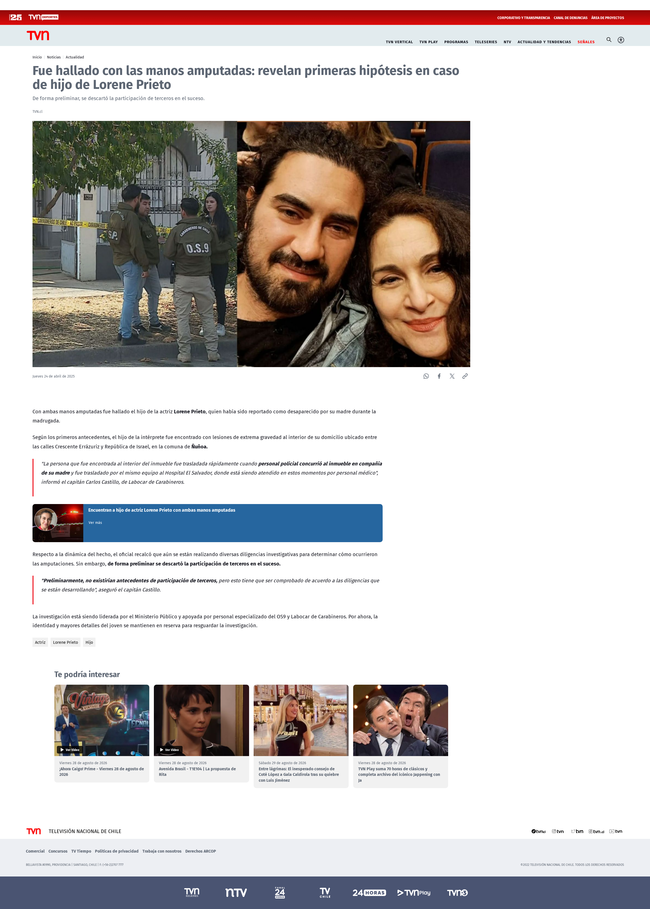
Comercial (35, 851)
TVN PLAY (428, 41)
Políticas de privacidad (117, 851)
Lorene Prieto (65, 642)
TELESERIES (486, 41)
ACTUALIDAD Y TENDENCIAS (544, 41)
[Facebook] (439, 376)
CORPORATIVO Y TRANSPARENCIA (523, 17)
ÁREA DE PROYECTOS (607, 17)
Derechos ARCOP (200, 851)
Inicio (37, 57)
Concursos (58, 851)
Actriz (40, 642)
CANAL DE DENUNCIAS (571, 17)
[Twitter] (452, 376)
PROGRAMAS (456, 41)
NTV (507, 41)
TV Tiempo (81, 851)
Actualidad (75, 57)
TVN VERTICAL (399, 41)
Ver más (95, 522)
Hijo (89, 642)
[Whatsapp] (426, 376)
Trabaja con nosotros (162, 851)
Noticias (54, 57)
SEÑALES (586, 41)
